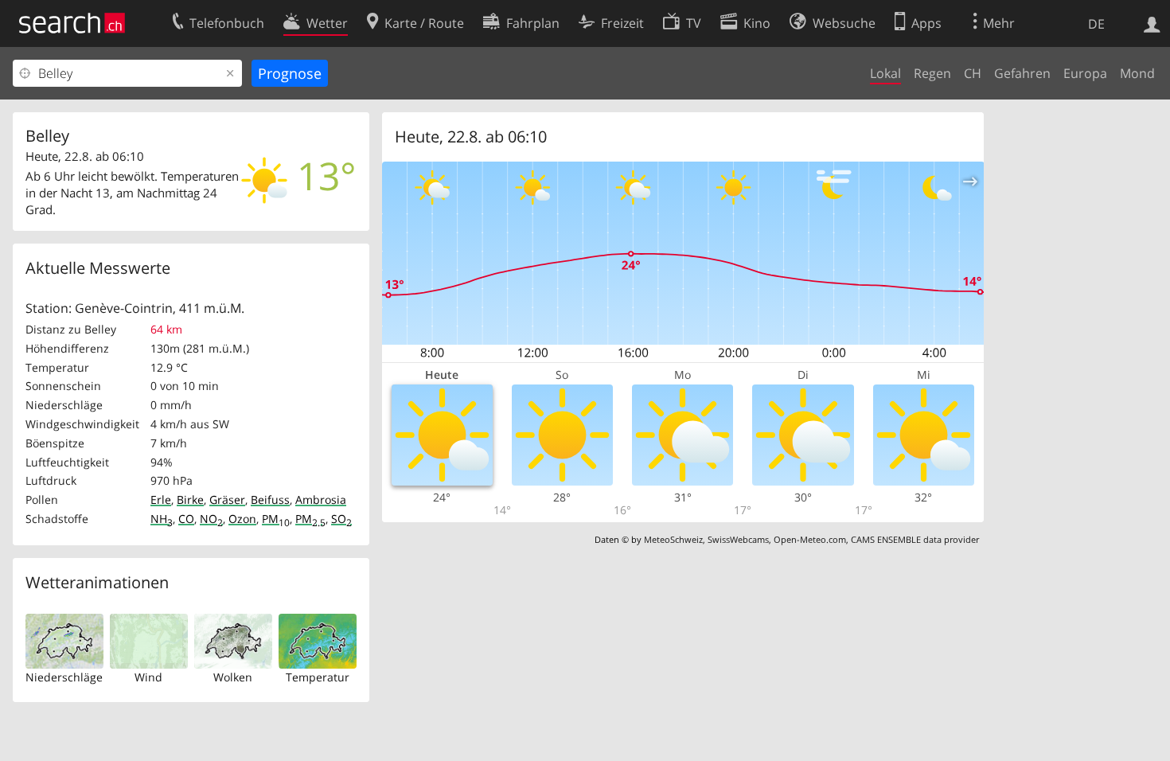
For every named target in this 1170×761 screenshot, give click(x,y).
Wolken (232, 677)
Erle (160, 499)
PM (276, 518)
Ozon (242, 518)
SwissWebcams (738, 539)
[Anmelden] (1152, 23)
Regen (932, 73)
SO (341, 518)
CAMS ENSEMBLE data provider (915, 539)
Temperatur (317, 677)
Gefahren (1022, 73)
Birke (190, 499)
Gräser (227, 499)
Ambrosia (320, 499)
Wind (148, 677)
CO (186, 518)
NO (211, 518)
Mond (1137, 73)
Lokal (885, 73)
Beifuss (270, 499)
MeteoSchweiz (673, 539)
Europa (1085, 73)
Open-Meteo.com (810, 539)
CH (972, 73)
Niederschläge (64, 677)
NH (161, 518)
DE (1096, 24)
